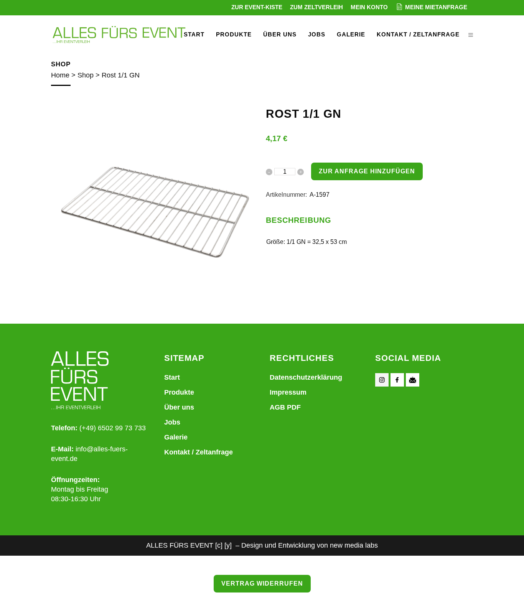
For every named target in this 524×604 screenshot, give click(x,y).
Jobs (172, 422)
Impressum (288, 392)
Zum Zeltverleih (316, 7)
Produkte (179, 392)
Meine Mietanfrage (436, 7)
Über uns (179, 407)
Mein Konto (369, 7)
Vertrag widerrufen (262, 583)
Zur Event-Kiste (256, 7)
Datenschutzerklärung (306, 377)
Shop (85, 75)
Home (60, 75)
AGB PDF (285, 407)
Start (172, 377)
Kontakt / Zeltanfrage (198, 452)
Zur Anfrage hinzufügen (367, 171)
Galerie (176, 437)
